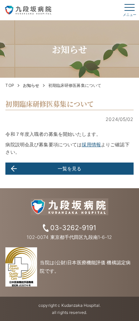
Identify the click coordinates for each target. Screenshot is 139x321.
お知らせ (31, 85)
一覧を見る (70, 168)
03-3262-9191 (73, 228)
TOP (9, 85)
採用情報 (91, 144)
